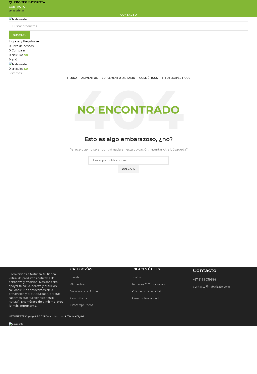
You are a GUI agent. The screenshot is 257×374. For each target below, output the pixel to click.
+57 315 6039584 (204, 279)
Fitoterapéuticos (81, 305)
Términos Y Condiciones (148, 284)
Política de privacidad (146, 291)
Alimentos (77, 284)
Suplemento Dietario (85, 291)
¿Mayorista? (16, 10)
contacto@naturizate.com (211, 286)
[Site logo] (18, 19)
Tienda (75, 277)
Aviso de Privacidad (145, 298)
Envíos (136, 277)
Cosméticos (78, 298)
